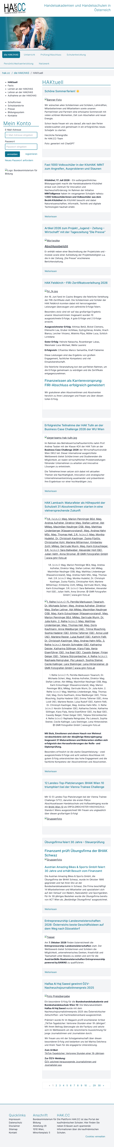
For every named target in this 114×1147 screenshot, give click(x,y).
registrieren (31, 154)
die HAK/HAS (11, 54)
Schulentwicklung (76, 54)
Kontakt (13, 1132)
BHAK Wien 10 (56, 806)
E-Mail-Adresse (13, 129)
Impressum (14, 1119)
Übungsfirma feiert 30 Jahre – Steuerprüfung (74, 842)
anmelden (12, 154)
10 (85, 1085)
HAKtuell (12, 82)
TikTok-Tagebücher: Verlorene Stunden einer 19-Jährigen (74, 1053)
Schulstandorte (16, 105)
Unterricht (29, 54)
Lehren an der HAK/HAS (20, 92)
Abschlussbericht (56, 246)
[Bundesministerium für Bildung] (21, 172)
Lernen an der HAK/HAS (20, 88)
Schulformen (14, 102)
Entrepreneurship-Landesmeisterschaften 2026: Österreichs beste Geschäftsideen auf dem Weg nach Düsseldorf (74, 924)
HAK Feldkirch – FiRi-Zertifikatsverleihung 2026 (76, 282)
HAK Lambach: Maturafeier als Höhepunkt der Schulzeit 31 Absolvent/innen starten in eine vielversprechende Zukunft (75, 506)
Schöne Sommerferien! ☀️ (62, 91)
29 (94, 1085)
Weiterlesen (51, 216)
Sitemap (13, 1129)
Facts (10, 85)
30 (99, 1085)
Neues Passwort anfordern (19, 160)
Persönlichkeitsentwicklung (18, 63)
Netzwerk (44, 63)
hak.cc (6, 72)
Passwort (10, 141)
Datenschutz (15, 1122)
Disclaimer (14, 1125)
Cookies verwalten (95, 1136)
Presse (11, 108)
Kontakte (12, 115)
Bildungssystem (16, 112)
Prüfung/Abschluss (51, 54)
